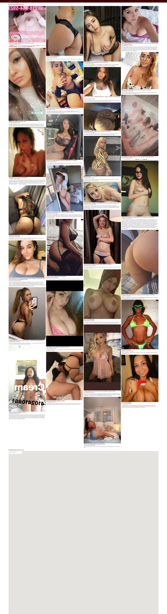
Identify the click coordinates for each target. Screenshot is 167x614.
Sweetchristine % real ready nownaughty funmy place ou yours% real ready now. (101, 203)
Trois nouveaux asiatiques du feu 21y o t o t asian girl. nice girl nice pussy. (138, 156)
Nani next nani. (87, 176)
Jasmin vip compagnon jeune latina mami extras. (94, 444)
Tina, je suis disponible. (127, 402)
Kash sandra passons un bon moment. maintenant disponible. (97, 131)
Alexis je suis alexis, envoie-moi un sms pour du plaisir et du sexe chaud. (99, 391)
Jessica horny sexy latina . (14, 235)
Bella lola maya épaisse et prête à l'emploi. (55, 400)
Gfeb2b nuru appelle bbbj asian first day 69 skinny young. (21, 43)
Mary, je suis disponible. (89, 319)
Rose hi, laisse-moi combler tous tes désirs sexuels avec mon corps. (136, 89)
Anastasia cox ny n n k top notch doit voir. (18, 177)
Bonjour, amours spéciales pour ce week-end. (56, 276)
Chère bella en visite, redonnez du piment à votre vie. (58, 347)
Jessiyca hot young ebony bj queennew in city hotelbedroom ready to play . (138, 217)
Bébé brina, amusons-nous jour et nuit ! (17, 121)
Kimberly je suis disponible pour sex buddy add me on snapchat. (60, 212)
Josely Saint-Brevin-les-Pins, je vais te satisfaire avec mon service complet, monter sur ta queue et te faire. (140, 44)
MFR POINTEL (11, 1)
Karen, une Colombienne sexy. (52, 56)
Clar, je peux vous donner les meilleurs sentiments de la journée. (98, 264)
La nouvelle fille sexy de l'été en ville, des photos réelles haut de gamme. (62, 108)
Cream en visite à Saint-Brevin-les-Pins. (17, 412)
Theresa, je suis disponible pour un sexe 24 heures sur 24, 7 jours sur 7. (61, 160)
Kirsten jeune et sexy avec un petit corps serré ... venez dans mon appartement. (26, 340)
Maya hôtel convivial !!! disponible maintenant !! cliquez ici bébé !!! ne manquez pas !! (102, 97)
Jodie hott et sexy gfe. (126, 349)
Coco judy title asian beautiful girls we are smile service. (96, 62)
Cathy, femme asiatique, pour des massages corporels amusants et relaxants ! (139, 294)
